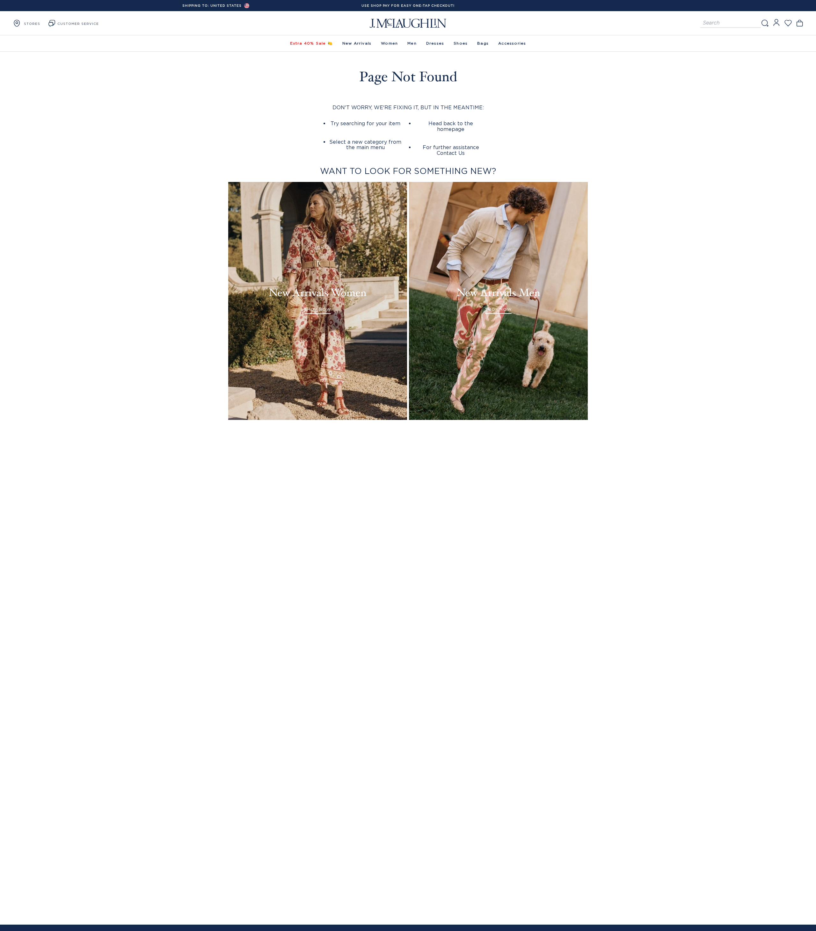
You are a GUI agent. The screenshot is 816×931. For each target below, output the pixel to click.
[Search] (765, 23)
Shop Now (317, 309)
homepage (450, 129)
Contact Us (451, 153)
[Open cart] (800, 23)
